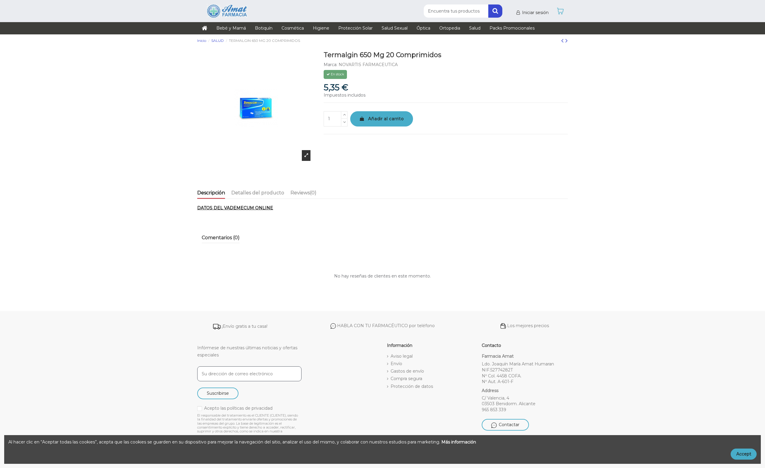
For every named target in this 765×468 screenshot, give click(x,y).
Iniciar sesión (535, 12)
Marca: (330, 64)
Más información (458, 442)
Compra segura (406, 378)
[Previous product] (563, 40)
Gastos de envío (407, 371)
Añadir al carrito (386, 118)
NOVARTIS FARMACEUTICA (368, 64)
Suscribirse (218, 393)
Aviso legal (402, 356)
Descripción (211, 193)
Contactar (509, 424)
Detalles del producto (257, 193)
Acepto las (238, 408)
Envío (396, 363)
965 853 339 (494, 409)
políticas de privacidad (250, 408)
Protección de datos (412, 386)
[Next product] (566, 40)
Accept (743, 454)
